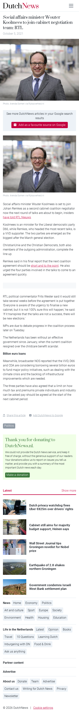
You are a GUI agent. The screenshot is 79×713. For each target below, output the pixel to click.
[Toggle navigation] (71, 5)
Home (17, 603)
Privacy (61, 688)
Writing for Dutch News (37, 688)
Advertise (49, 681)
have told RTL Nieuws (17, 217)
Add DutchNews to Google (48, 415)
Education (59, 617)
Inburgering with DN (17, 644)
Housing (43, 617)
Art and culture (13, 610)
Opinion (53, 629)
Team (35, 681)
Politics (9, 425)
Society (57, 610)
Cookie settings (43, 708)
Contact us (11, 688)
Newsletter (11, 696)
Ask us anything (14, 651)
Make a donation (17, 475)
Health (29, 617)
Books (67, 629)
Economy (31, 603)
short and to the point (45, 265)
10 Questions (25, 637)
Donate (22, 681)
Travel (8, 637)
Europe (43, 610)
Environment (12, 617)
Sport (31, 610)
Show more (69, 490)
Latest (7, 490)
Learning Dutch (48, 637)
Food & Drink (42, 644)
